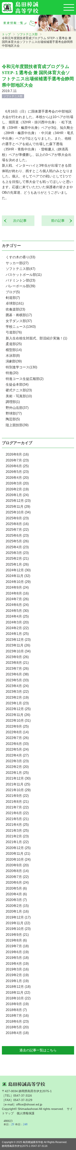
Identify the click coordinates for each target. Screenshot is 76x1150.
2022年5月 (17, 749)
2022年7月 (17, 738)
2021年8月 (17, 801)
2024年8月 (17, 593)
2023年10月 (18, 651)
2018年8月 (16, 1010)
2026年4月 (17, 477)
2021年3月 (17, 830)
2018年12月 (18, 986)
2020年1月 (17, 911)
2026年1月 (17, 495)
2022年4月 (17, 755)
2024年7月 (17, 599)
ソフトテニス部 (27, 34)
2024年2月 (17, 628)
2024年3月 (17, 622)
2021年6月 (17, 813)
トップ (6, 34)
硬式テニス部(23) (19, 390)
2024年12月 (18, 570)
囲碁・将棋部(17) (19, 315)
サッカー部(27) (17, 263)
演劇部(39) (14, 361)
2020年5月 (16, 888)
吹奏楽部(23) (15, 309)
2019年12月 (18, 917)
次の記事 (18, 220)
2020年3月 (16, 900)
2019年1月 (17, 981)
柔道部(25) (14, 344)
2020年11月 (18, 853)
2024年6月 (17, 605)
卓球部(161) (15, 303)
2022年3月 (17, 761)
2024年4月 (17, 616)
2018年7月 (17, 1015)
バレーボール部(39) (20, 286)
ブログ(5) (13, 292)
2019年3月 (17, 969)
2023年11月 (18, 645)
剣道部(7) (13, 297)
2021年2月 (17, 836)
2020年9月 (17, 865)
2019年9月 (17, 934)
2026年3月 (17, 483)
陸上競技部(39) (17, 425)
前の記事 (59, 220)
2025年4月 (17, 547)
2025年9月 (17, 518)
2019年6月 (17, 952)
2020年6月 (17, 882)
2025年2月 (17, 558)
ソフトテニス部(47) (20, 269)
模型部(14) (14, 350)
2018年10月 (18, 998)
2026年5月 (17, 472)
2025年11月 (18, 506)
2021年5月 (17, 819)
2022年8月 (17, 732)
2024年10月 (18, 582)
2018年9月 (17, 1004)
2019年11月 (18, 923)
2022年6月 (17, 744)
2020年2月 (17, 906)
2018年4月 (17, 1033)
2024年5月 (17, 610)
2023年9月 (17, 657)
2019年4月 (17, 963)
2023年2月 (17, 697)
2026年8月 (17, 454)
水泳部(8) (13, 355)
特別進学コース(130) (21, 367)
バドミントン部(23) (20, 280)
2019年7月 (17, 946)
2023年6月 (17, 674)
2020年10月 (18, 859)
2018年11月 (18, 992)
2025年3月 (17, 553)
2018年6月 (17, 1021)
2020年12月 (18, 848)
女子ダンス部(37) (19, 321)
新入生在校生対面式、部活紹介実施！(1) (36, 338)
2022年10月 (18, 720)
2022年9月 (17, 726)
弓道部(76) (14, 332)
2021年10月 (18, 790)
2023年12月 (18, 639)
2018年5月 (17, 1027)
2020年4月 (16, 894)
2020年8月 (17, 871)
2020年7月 (17, 877)
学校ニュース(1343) (21, 326)
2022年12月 (18, 709)
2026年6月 (17, 466)
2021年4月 (17, 824)
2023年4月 (17, 686)
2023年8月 (17, 662)
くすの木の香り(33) (20, 257)
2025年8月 (17, 524)
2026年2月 (17, 489)
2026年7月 (17, 460)
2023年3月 (17, 691)
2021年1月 (17, 842)
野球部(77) (14, 413)
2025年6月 (17, 535)
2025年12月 (18, 500)
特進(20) (12, 373)
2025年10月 (18, 512)
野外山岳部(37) (17, 408)
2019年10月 (18, 929)
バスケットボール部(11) (24, 274)
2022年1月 (17, 772)
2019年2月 (17, 975)
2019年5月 (17, 957)
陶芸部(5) (13, 419)
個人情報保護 (25, 1113)
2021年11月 (18, 784)
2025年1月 (17, 564)
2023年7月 (17, 668)
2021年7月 (17, 807)
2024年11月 (18, 576)
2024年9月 (17, 587)
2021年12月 (18, 778)
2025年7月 (17, 529)
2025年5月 (17, 541)
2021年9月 (17, 796)
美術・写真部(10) (19, 396)
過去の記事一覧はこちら (38, 1050)
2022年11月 (18, 715)
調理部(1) (13, 402)
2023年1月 (17, 703)
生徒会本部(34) (17, 384)
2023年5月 (17, 680)
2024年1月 (17, 634)
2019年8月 (16, 940)
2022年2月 (17, 767)
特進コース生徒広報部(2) (24, 379)
